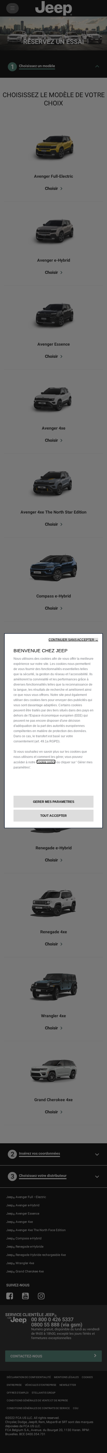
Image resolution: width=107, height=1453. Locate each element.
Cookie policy (46, 761)
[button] (73, 639)
